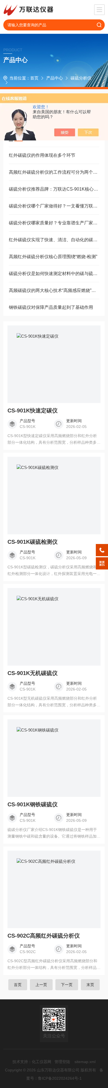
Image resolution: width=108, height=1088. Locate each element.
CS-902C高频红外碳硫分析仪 (43, 936)
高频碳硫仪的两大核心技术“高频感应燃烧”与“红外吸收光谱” (54, 290)
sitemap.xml (85, 1061)
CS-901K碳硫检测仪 (32, 542)
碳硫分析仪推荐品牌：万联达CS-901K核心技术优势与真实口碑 (54, 189)
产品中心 (54, 78)
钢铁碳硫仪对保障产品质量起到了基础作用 (51, 307)
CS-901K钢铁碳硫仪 (32, 804)
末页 (90, 984)
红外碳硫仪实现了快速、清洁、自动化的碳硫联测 (54, 239)
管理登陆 (62, 1061)
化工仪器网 (41, 1061)
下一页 (67, 984)
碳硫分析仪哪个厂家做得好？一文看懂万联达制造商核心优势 (54, 206)
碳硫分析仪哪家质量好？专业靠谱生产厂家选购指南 (54, 222)
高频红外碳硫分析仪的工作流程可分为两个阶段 (54, 172)
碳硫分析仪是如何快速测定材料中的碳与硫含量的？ (54, 273)
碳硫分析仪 (81, 78)
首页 (34, 78)
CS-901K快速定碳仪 (32, 410)
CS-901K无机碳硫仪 (32, 673)
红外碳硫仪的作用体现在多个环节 (42, 155)
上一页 (41, 984)
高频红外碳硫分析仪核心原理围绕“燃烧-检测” (53, 256)
